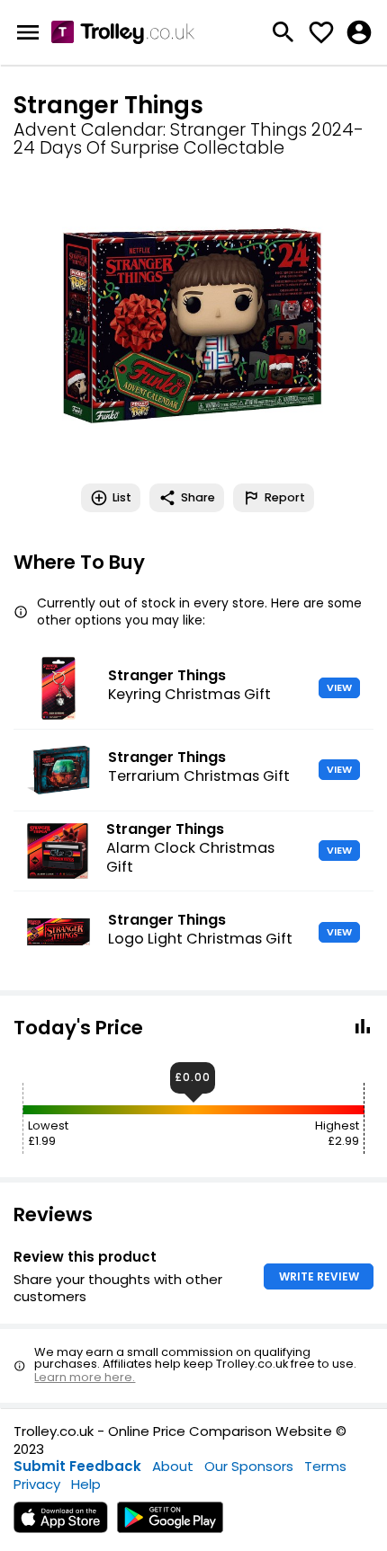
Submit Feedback (77, 1466)
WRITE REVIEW (319, 1276)
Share (198, 497)
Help (86, 1484)
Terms (325, 1466)
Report (285, 497)
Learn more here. (84, 1377)
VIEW (339, 687)
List (121, 497)
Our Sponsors (248, 1466)
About (173, 1466)
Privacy (37, 1484)
